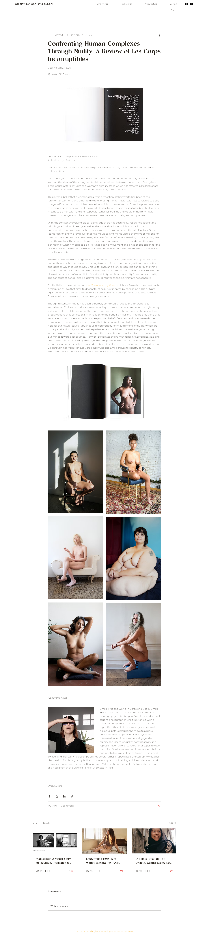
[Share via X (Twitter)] (56, 796)
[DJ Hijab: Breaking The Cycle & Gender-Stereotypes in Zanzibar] (154, 840)
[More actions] (159, 35)
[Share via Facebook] (49, 796)
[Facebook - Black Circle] (186, 4)
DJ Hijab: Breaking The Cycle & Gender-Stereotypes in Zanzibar (154, 861)
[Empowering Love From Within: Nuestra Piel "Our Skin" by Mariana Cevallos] (104, 841)
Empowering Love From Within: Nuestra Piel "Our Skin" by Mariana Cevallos (103, 861)
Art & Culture (55, 785)
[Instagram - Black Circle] (191, 4)
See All (172, 822)
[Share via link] (71, 796)
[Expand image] (75, 471)
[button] (172, 9)
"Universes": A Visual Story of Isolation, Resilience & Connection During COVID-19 (54, 861)
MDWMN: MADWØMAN (34, 4)
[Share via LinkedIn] (64, 796)
